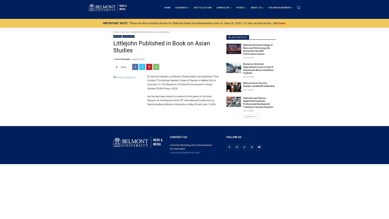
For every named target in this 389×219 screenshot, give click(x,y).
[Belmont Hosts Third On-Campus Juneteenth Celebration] (233, 87)
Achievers (117, 36)
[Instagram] (237, 147)
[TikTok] (244, 147)
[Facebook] (135, 67)
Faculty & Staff (128, 36)
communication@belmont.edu (184, 152)
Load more (250, 116)
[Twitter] (142, 67)
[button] (298, 7)
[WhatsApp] (156, 67)
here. (282, 23)
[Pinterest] (149, 67)
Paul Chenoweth (123, 59)
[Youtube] (259, 147)
